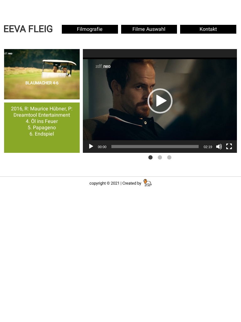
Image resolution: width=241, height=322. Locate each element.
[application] (160, 101)
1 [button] (150, 157)
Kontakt (208, 29)
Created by (132, 183)
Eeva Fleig (28, 29)
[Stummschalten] (219, 146)
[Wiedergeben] (91, 146)
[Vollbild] (229, 146)
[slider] (155, 146)
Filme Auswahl (148, 29)
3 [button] (169, 157)
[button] (160, 101)
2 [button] (160, 157)
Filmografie (90, 29)
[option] (160, 101)
